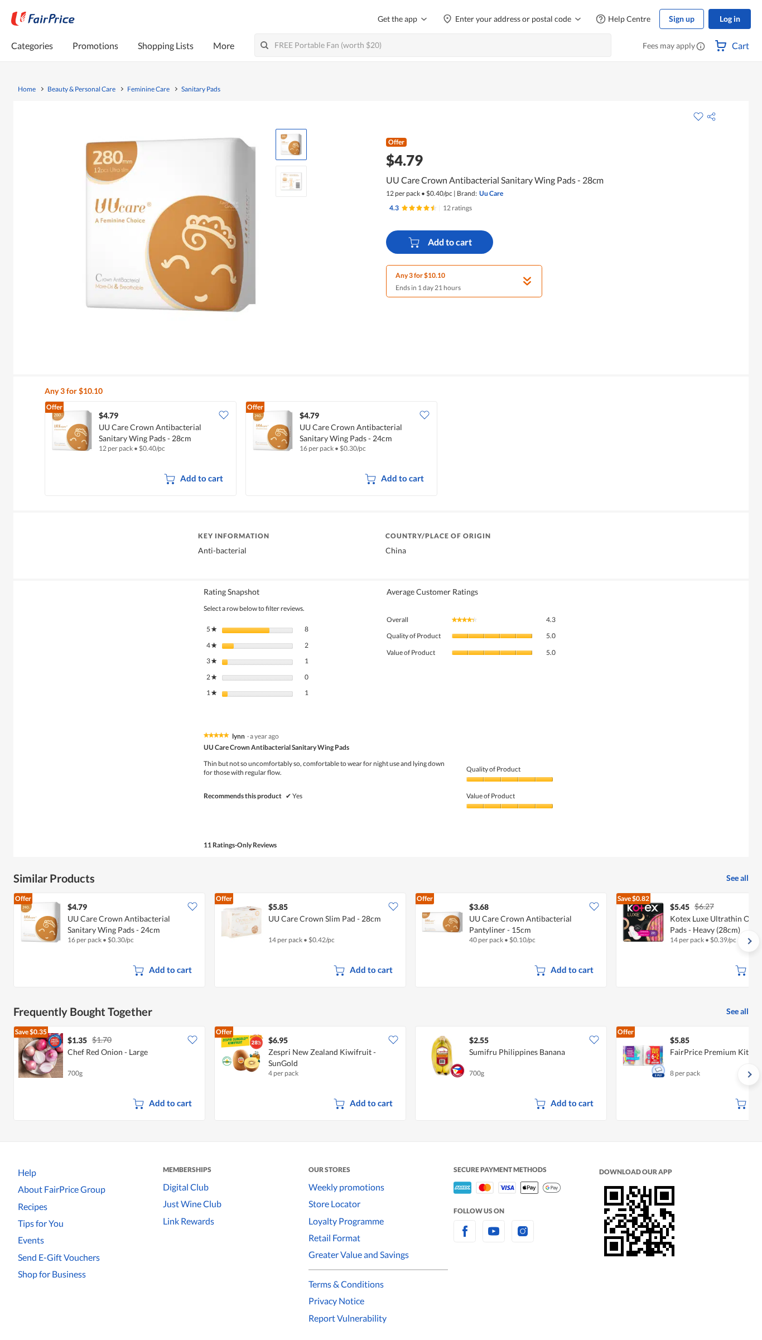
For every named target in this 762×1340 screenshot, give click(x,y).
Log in (730, 18)
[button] (700, 47)
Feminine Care (148, 89)
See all (737, 878)
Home (27, 89)
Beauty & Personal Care (81, 89)
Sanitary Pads (200, 89)
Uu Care (491, 193)
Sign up (682, 18)
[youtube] (494, 1237)
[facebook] (465, 1237)
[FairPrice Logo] (43, 19)
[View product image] (291, 144)
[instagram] (523, 1237)
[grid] (388, 449)
